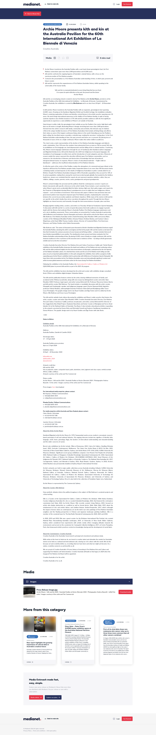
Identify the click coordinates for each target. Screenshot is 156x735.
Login (118, 4)
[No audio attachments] (63, 58)
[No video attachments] (67, 58)
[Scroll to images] (54, 58)
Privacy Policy (27, 731)
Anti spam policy (51, 731)
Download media (125, 592)
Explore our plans (51, 697)
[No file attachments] (59, 58)
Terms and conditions (39, 731)
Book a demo (35, 697)
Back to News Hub (33, 14)
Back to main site (52, 4)
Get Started (127, 4)
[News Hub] (32, 4)
